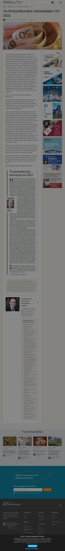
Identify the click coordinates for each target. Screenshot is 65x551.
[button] (32, 548)
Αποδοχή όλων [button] (32, 546)
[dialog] (32, 275)
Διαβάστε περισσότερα (33, 543)
